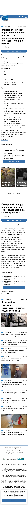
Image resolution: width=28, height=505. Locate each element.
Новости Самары (7, 200)
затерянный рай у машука (8, 165)
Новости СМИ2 (5, 167)
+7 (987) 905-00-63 (12, 479)
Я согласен (14, 500)
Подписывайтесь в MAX (14, 51)
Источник (4, 139)
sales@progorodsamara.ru (13, 453)
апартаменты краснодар (7, 291)
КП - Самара (17, 234)
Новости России (6, 26)
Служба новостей (7, 215)
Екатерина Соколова (8, 46)
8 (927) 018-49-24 (13, 450)
